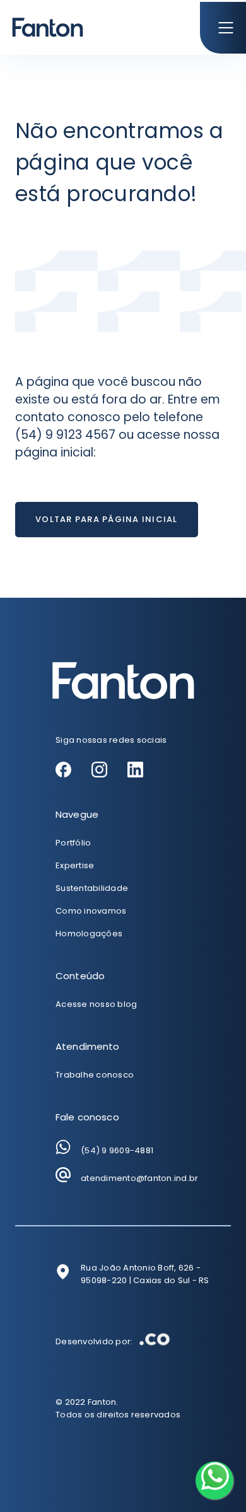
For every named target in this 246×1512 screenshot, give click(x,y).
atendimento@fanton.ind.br (139, 1178)
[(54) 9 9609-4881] (63, 1146)
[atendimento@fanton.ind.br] (63, 1174)
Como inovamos (91, 911)
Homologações (89, 933)
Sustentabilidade (92, 888)
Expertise (75, 865)
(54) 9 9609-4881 (117, 1150)
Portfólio (73, 843)
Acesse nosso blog (96, 1004)
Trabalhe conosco (95, 1075)
